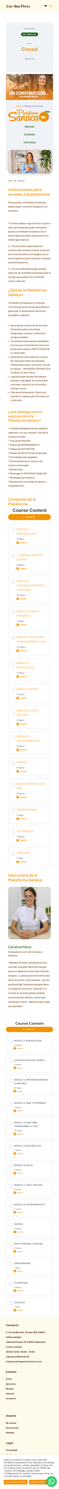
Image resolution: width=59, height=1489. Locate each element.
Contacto (11, 1398)
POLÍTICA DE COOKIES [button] (16, 1482)
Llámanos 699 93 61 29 (17, 1356)
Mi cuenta (11, 1423)
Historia (10, 1393)
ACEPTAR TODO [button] (38, 1482)
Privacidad (11, 1450)
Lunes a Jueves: (14, 1346)
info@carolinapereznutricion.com (24, 1361)
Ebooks (9, 1388)
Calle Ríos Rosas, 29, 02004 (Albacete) (26, 1342)
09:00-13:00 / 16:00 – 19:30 (20, 1351)
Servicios (10, 1384)
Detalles (10, 1432)
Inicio (19, 106)
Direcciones (12, 1427)
